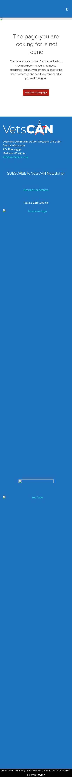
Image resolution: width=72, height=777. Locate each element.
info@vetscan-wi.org (15, 157)
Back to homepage (36, 92)
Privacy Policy (36, 775)
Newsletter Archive (35, 190)
